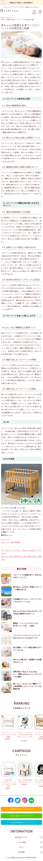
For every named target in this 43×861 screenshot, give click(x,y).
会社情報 (21, 852)
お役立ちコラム (10, 18)
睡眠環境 (17, 542)
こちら (10, 535)
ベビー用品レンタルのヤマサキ (16, 857)
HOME (2, 18)
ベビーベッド (5, 539)
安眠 (12, 542)
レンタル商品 (21, 842)
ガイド (21, 847)
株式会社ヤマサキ (21, 837)
